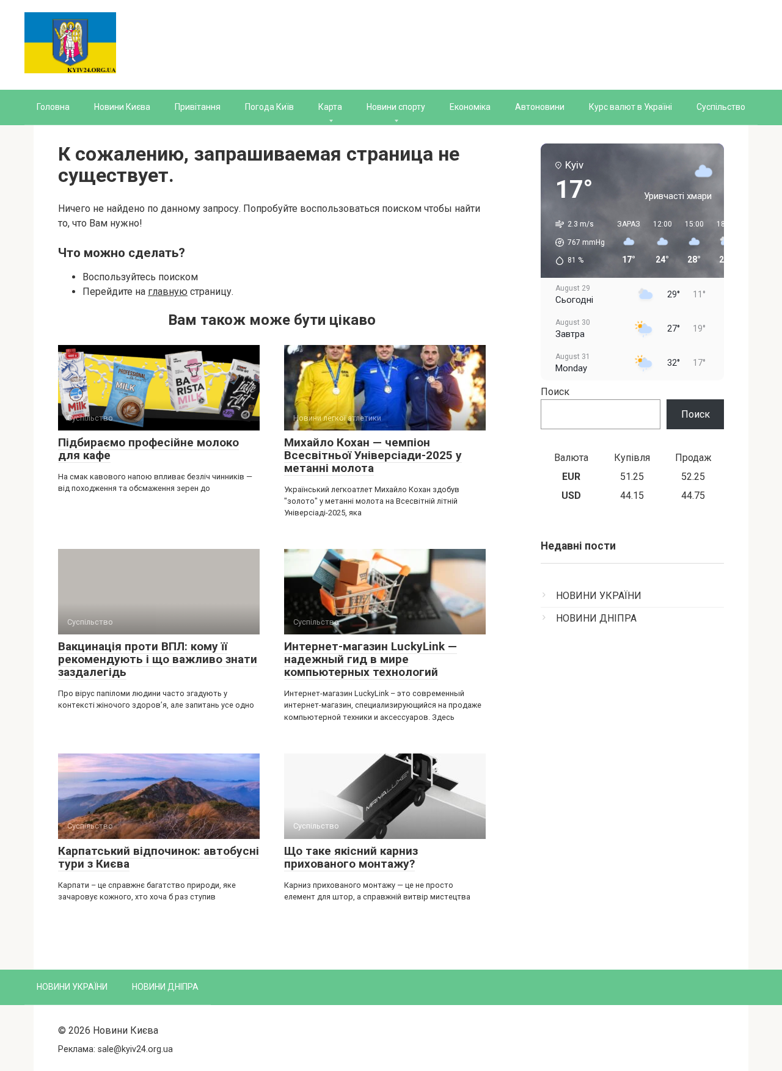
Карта (330, 107)
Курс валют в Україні (630, 107)
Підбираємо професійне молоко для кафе (148, 448)
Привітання (198, 107)
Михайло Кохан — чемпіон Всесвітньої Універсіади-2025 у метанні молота (373, 455)
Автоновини (540, 107)
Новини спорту (396, 107)
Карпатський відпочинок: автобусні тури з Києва (158, 857)
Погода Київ (269, 107)
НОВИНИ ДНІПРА (596, 618)
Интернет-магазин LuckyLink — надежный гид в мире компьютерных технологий (370, 659)
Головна (53, 107)
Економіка (470, 107)
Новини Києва (122, 107)
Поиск (555, 392)
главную (168, 291)
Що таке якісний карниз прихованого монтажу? (351, 857)
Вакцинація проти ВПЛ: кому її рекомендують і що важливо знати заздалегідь (157, 659)
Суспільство (720, 107)
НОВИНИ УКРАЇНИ (598, 595)
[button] (576, 242)
